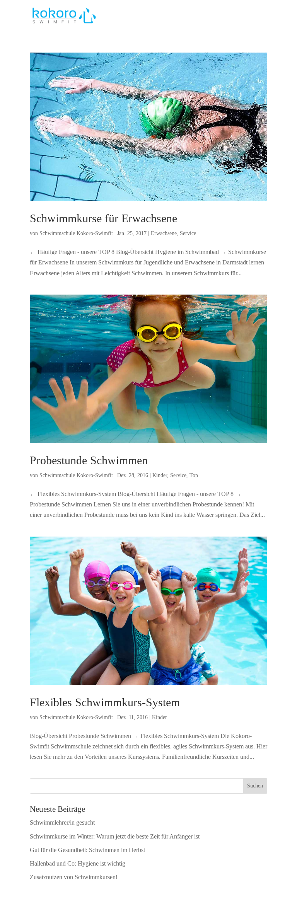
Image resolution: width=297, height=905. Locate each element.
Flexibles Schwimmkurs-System (105, 702)
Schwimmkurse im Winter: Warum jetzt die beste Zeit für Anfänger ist (115, 836)
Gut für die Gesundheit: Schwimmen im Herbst (87, 850)
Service (188, 233)
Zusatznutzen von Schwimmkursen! (74, 877)
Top (193, 475)
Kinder (159, 475)
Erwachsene (164, 233)
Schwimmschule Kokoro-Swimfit (76, 233)
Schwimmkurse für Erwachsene (103, 218)
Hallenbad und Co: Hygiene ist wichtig (77, 863)
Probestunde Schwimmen (89, 460)
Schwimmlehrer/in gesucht (62, 822)
